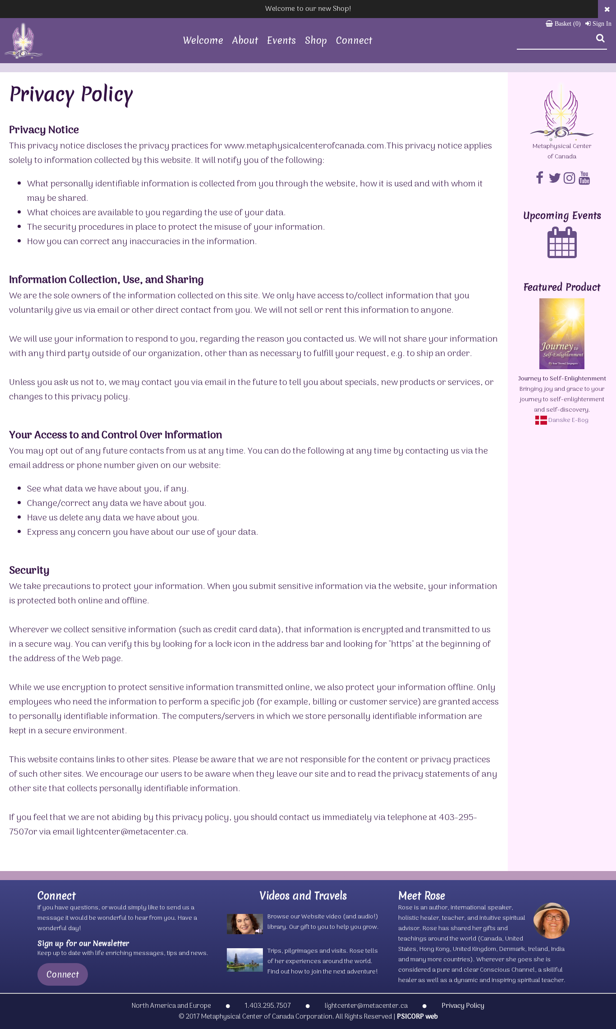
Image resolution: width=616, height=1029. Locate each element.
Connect (354, 40)
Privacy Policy (462, 1006)
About (245, 40)
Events (281, 40)
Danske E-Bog (567, 420)
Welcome (203, 40)
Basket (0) (567, 23)
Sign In (601, 23)
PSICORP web (417, 1016)
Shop (316, 40)
